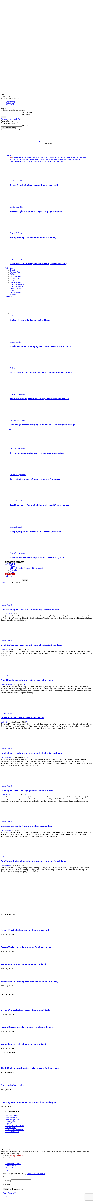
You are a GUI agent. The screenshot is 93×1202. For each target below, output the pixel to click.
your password (27, 114)
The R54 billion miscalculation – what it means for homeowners (30, 1068)
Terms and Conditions (13, 1164)
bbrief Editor (5, 722)
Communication (15, 276)
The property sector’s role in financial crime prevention (35, 531)
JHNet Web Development (36, 1174)
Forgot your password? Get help (12, 119)
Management (53, 159)
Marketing (13, 290)
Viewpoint (59, 161)
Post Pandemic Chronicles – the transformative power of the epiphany (33, 861)
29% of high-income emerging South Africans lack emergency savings (42, 425)
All (11, 157)
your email (25, 125)
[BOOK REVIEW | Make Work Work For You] (19, 711)
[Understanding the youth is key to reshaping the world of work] (19, 603)
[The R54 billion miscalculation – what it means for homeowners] (6, 1064)
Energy (12, 280)
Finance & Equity (21, 159)
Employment (14, 278)
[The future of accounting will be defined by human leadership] (22, 257)
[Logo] (9, 151)
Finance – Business (17, 284)
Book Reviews (48, 157)
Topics (7, 1170)
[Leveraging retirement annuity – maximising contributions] (22, 446)
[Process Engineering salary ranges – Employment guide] (22, 205)
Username (6, 1180)
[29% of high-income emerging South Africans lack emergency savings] (22, 418)
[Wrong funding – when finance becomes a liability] (22, 231)
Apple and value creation (12, 1085)
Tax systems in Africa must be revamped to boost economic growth (41, 372)
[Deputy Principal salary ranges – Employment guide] (22, 179)
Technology (32, 161)
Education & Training (61, 157)
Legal (47, 159)
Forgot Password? (9, 1193)
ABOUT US (10, 102)
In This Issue (5, 857)
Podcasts (8, 296)
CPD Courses (10, 574)
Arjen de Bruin (6, 685)
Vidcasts (8, 429)
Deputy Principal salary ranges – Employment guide (34, 185)
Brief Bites (9, 268)
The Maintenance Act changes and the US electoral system (37, 557)
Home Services (15, 288)
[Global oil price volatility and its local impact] (22, 314)
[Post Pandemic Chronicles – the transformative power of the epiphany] (19, 855)
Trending (52, 161)
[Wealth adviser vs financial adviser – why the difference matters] (22, 499)
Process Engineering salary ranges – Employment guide (36, 211)
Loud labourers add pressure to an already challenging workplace (31, 753)
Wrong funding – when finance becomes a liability (33, 237)
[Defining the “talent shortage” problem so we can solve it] (18, 784)
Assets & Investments (20, 157)
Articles (8, 155)
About (12, 566)
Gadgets (31, 159)
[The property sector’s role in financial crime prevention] (22, 525)
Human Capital (39, 159)
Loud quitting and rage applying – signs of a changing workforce (31, 645)
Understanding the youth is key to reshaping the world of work (30, 609)
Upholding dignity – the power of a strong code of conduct (28, 680)
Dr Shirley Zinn (6, 795)
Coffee (12, 274)
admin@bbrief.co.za (16, 1156)
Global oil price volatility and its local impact (31, 320)
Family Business (16, 282)
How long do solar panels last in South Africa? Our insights (28, 1102)
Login (12, 572)
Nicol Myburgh (6, 757)
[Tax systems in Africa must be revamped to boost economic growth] (22, 366)
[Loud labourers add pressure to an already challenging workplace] (19, 747)
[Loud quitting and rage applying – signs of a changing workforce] (19, 638)
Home (3, 582)
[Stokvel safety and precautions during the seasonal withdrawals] (22, 392)
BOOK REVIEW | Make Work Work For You (22, 717)
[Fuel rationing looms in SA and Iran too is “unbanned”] (22, 473)
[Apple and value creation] (6, 1081)
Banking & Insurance (35, 157)
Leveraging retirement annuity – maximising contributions (37, 453)
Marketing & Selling (65, 159)
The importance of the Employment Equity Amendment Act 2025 (40, 346)
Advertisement (10, 1166)
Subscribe (13, 570)
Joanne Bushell (6, 614)
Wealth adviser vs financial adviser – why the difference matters (39, 505)
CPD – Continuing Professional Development (26, 568)
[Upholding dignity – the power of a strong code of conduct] (19, 674)
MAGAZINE (10, 564)
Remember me (17, 1189)
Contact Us (9, 1168)
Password (6, 1185)
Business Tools (15, 272)
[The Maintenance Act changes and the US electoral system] (22, 551)
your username (27, 112)
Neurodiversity (15, 292)
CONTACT (9, 104)
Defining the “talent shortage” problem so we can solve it (27, 790)
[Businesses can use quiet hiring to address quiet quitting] (19, 819)
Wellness (13, 294)
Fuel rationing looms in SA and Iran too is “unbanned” (36, 479)
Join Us (5, 1197)
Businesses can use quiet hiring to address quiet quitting (26, 826)
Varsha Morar (6, 866)
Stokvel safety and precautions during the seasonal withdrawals (39, 398)
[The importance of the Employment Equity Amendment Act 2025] (22, 340)
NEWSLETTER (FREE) (14, 562)
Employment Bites (16, 181)
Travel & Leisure (43, 161)
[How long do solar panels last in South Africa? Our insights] (6, 1098)
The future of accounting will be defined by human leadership (38, 263)
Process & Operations (18, 475)
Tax (26, 161)
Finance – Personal (17, 286)
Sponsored (21, 161)
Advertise (8, 576)
